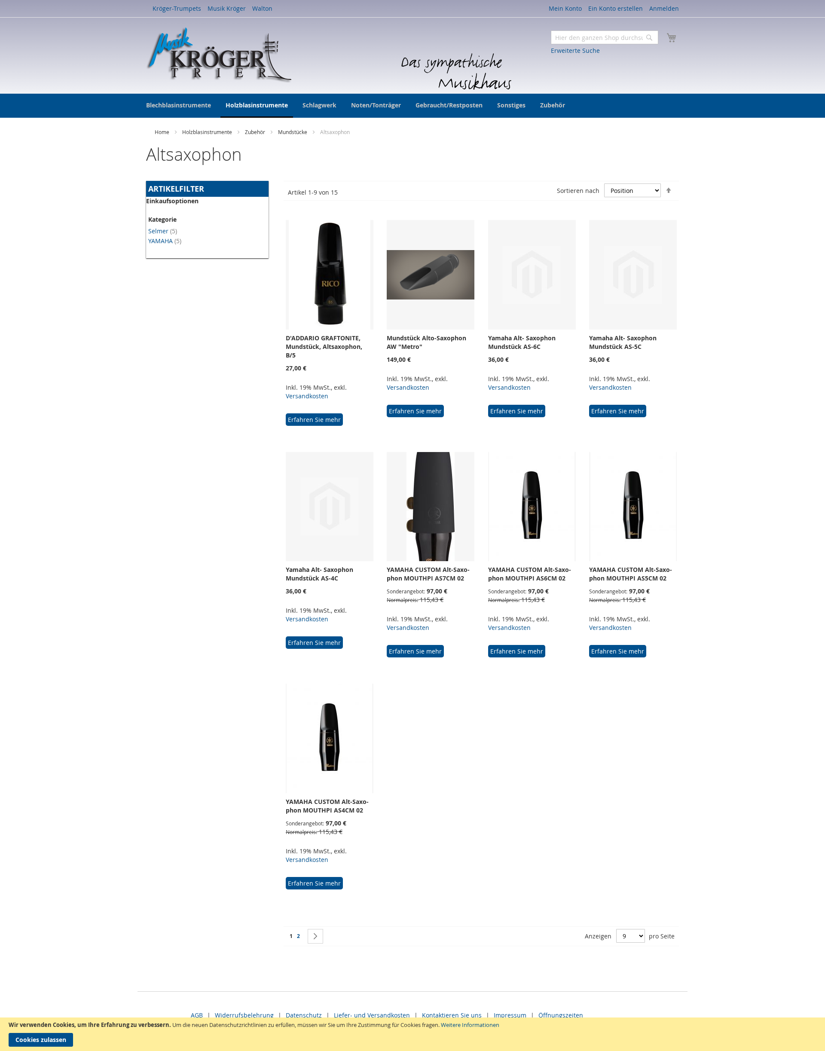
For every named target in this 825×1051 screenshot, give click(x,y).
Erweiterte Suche (575, 50)
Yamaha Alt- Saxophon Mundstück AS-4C (319, 573)
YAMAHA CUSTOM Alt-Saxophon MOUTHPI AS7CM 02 (428, 573)
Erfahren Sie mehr (314, 420)
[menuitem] (178, 105)
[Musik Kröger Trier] (218, 55)
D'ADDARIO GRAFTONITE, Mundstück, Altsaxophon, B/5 (324, 346)
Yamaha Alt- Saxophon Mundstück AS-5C (623, 342)
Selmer (162, 231)
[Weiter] (315, 936)
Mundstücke (293, 131)
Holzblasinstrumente (207, 131)
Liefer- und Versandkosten (372, 1015)
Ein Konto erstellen (615, 8)
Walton (262, 8)
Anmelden (664, 8)
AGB (197, 1015)
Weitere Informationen (470, 1025)
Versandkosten (307, 396)
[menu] (413, 106)
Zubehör (255, 131)
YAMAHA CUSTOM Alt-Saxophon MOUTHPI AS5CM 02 (630, 573)
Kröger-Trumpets (177, 8)
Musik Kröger (227, 8)
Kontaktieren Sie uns (452, 1015)
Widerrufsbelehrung (244, 1015)
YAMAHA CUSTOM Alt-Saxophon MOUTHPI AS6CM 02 (529, 573)
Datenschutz (304, 1015)
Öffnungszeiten (560, 1015)
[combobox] (604, 37)
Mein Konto (565, 8)
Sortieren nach (578, 190)
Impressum (510, 1015)
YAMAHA (164, 241)
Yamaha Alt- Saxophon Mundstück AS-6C (522, 342)
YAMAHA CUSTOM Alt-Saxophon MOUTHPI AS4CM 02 (327, 805)
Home (163, 131)
